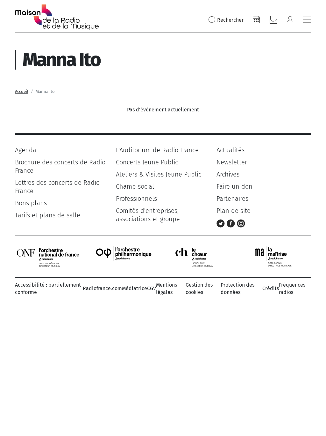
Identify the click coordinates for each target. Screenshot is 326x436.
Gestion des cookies (199, 288)
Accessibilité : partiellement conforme (48, 288)
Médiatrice (134, 288)
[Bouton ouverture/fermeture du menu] (307, 20)
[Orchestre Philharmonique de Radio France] (124, 256)
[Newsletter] (273, 19)
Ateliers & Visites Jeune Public (158, 174)
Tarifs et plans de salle (47, 215)
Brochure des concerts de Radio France (60, 166)
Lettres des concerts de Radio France (57, 187)
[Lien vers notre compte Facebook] (232, 223)
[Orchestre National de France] (48, 256)
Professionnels (136, 198)
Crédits (270, 288)
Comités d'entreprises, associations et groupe (148, 215)
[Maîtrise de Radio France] (277, 256)
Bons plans (31, 203)
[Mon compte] (290, 19)
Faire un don (234, 186)
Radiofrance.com (102, 288)
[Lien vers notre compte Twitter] (221, 223)
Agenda (25, 150)
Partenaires (232, 198)
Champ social (135, 186)
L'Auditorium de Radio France (157, 150)
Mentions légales (166, 288)
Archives (227, 174)
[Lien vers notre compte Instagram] (241, 223)
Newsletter (231, 162)
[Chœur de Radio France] (201, 256)
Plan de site (233, 210)
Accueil (21, 91)
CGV (151, 288)
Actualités (230, 150)
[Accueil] (57, 17)
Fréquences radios (292, 288)
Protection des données (237, 288)
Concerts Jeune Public (147, 162)
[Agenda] (256, 19)
